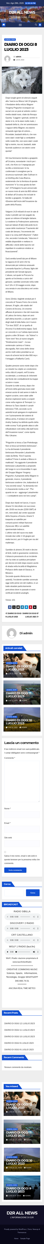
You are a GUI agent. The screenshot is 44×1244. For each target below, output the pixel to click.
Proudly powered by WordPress (15, 1229)
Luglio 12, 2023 (15, 1112)
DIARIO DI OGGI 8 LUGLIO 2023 (19, 1050)
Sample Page (25, 1238)
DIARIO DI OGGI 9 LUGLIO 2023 (19, 1043)
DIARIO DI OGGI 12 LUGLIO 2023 (19, 668)
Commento (9, 758)
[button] (36, 25)
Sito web (8, 838)
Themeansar (21, 1232)
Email (7, 823)
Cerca (7, 884)
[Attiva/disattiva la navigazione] (20, 25)
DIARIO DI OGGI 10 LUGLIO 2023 (19, 721)
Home (16, 1238)
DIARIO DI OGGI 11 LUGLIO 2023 (18, 694)
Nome (7, 809)
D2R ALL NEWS (22, 12)
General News (10, 39)
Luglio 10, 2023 (15, 1168)
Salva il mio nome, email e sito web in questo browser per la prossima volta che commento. (22, 859)
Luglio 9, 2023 (14, 1196)
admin (18, 57)
